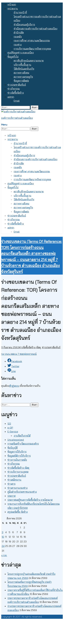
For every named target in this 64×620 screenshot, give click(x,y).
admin (10, 96)
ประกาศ (11, 495)
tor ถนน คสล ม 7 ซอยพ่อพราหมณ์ (19, 353)
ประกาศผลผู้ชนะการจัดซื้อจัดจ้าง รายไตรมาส (30, 499)
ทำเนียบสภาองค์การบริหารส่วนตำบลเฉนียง (35, 28)
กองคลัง (18, 36)
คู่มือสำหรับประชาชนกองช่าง (22, 491)
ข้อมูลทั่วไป (12, 56)
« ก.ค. (4, 555)
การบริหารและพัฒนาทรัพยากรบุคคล (32, 48)
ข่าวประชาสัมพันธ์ (16, 84)
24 (3, 546)
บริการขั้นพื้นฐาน (22, 64)
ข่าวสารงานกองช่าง (17, 487)
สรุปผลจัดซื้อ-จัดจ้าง (17, 511)
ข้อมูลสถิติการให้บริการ (19, 455)
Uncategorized (15, 439)
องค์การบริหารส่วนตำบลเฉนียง (17, 117)
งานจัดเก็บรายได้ (22, 435)
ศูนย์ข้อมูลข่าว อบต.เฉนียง (20, 52)
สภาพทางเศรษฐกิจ (23, 76)
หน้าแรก (11, 4)
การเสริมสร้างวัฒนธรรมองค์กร (23, 443)
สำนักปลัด (19, 32)
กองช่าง (18, 44)
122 (9, 423)
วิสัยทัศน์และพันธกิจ (24, 68)
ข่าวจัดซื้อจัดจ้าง (15, 92)
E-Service (12, 431)
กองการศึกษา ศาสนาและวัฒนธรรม (32, 40)
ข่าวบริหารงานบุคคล (17, 471)
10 (3, 536)
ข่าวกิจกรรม (13, 88)
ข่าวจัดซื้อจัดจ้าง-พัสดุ (30, 347)
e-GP (10, 427)
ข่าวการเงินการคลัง (17, 459)
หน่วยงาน (12, 8)
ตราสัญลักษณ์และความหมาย (29, 60)
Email (17, 100)
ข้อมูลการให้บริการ (16, 451)
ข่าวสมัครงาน (14, 479)
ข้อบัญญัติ (12, 447)
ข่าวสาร (11, 483)
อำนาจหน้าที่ (20, 12)
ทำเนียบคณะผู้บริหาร (24, 24)
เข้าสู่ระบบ (14, 385)
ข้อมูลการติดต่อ (21, 80)
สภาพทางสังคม (21, 72)
